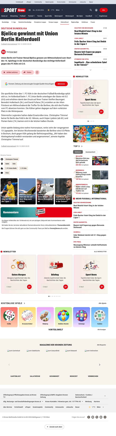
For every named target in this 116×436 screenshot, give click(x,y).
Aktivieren (61, 84)
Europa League (53, 22)
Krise (7, 173)
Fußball (22, 16)
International (65, 22)
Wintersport (69, 16)
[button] (96, 16)
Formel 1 (31, 16)
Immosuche (72, 2)
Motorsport (59, 16)
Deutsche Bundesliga (24, 22)
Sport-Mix (48, 16)
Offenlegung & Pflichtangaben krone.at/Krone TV (19, 396)
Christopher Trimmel (12, 159)
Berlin (7, 164)
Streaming (14, 16)
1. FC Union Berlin (11, 168)
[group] (9, 191)
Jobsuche (83, 2)
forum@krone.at (56, 228)
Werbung (88, 401)
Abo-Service (7, 407)
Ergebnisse (103, 16)
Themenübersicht (63, 225)
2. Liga (14, 22)
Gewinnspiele (49, 2)
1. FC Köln (23, 168)
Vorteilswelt (19, 2)
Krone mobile (61, 2)
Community (38, 2)
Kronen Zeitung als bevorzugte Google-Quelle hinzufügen (36, 84)
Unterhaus (85, 22)
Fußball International (9, 44)
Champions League (40, 22)
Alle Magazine (101, 345)
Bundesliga (5, 22)
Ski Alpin (80, 16)
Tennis (39, 16)
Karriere (97, 401)
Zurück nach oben (54, 427)
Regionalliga (75, 22)
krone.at (4, 16)
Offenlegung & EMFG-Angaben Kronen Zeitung (54, 396)
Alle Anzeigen (102, 329)
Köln (14, 164)
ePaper (29, 2)
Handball (89, 16)
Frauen (93, 22)
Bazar (91, 2)
